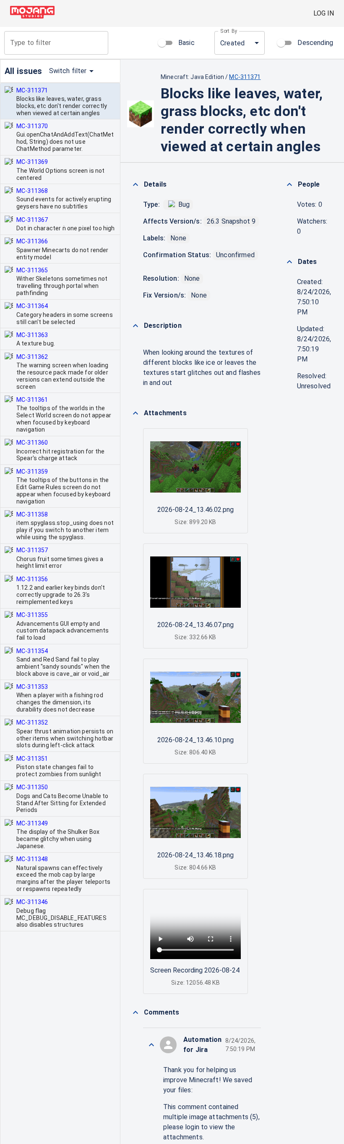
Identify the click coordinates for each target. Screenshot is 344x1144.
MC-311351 (32, 758)
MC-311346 (32, 902)
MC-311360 (32, 442)
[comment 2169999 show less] (151, 1044)
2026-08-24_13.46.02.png (195, 510)
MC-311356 (32, 579)
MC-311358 (32, 514)
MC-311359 (32, 471)
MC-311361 (32, 399)
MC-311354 (32, 651)
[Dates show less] (289, 261)
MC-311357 (32, 550)
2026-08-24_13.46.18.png (195, 855)
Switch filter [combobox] (68, 71)
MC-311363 (32, 335)
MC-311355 (32, 615)
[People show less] (289, 184)
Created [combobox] (232, 43)
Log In (323, 13)
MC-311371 (32, 90)
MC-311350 (32, 787)
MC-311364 (32, 306)
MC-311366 (32, 241)
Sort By (228, 31)
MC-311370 (32, 126)
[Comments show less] (135, 1012)
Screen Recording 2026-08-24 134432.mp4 (214, 970)
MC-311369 (32, 161)
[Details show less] (135, 184)
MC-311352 (32, 722)
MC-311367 (32, 219)
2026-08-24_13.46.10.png (195, 740)
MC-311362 (32, 356)
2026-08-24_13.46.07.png (195, 625)
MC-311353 (32, 686)
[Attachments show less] (135, 413)
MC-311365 (32, 270)
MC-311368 (32, 190)
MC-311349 (32, 823)
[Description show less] (135, 325)
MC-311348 (32, 859)
